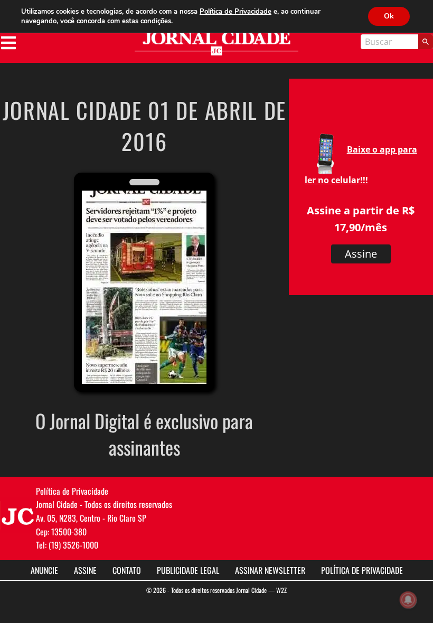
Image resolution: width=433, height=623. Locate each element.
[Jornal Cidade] (216, 43)
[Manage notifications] (408, 599)
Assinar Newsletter (270, 570)
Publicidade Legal (188, 570)
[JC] (18, 515)
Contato (126, 570)
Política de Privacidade (362, 570)
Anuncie (44, 570)
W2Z (281, 590)
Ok (389, 16)
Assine (361, 254)
